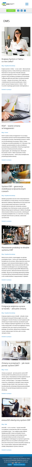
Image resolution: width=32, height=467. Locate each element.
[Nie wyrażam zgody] (30, 462)
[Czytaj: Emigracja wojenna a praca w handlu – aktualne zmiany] (16, 293)
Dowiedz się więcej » (7, 89)
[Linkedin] (22, 11)
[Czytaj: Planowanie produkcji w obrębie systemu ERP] (16, 234)
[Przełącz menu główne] (27, 4)
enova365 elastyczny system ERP (16, 420)
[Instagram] (25, 11)
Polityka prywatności (19, 464)
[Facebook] (18, 11)
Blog (3, 65)
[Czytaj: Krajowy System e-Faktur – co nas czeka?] (16, 41)
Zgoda (9, 464)
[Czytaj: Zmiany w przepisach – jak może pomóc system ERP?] (16, 350)
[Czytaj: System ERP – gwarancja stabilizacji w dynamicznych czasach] (16, 173)
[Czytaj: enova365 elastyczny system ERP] (16, 407)
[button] (11, 10)
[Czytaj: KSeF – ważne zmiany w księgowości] (16, 108)
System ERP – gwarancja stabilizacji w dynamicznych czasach (14, 188)
